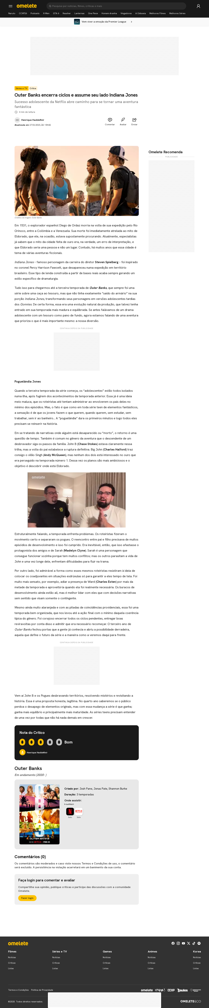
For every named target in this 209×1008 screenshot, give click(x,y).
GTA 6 (56, 13)
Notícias (12, 957)
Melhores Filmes (157, 13)
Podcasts (35, 13)
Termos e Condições (18, 990)
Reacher (67, 13)
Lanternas (79, 13)
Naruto (11, 13)
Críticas (12, 962)
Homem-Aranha (109, 13)
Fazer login (27, 898)
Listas (11, 968)
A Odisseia (140, 13)
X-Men (46, 13)
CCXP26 (23, 13)
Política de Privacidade (42, 990)
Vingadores (126, 13)
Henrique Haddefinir (32, 120)
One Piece (93, 13)
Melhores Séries (177, 13)
